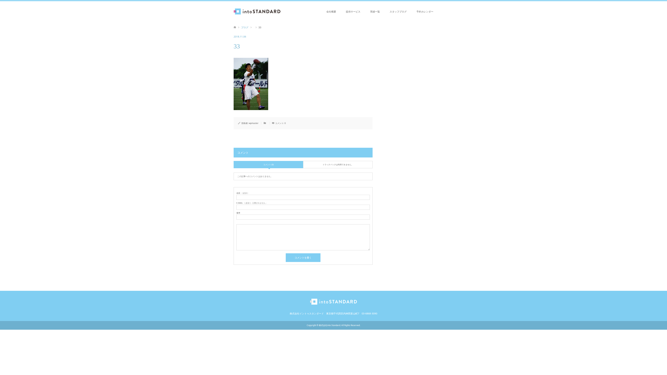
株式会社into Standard (329, 325)
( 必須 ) (242, 193)
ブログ (244, 27)
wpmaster (253, 123)
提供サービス (353, 11)
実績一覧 (375, 11)
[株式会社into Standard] (280, 11)
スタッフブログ (398, 11)
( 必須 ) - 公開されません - (251, 203)
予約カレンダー (424, 11)
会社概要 (331, 11)
